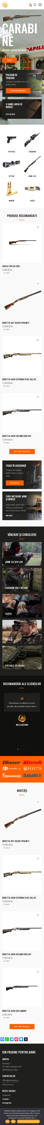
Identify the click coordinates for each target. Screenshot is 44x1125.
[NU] (41, 1116)
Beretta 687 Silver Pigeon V (15, 340)
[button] (40, 4)
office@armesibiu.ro (10, 1098)
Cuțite (32, 219)
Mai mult (9, 533)
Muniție (11, 219)
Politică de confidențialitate (28, 1121)
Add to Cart (32, 278)
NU (13, 1121)
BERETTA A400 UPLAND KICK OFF (16, 453)
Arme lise (32, 194)
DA (7, 1121)
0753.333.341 (8, 1103)
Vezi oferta (10, 132)
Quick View (12, 278)
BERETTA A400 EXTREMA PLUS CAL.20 (19, 397)
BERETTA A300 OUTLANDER (14, 1028)
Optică (11, 194)
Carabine (32, 170)
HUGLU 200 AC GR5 (11, 284)
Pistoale (11, 170)
